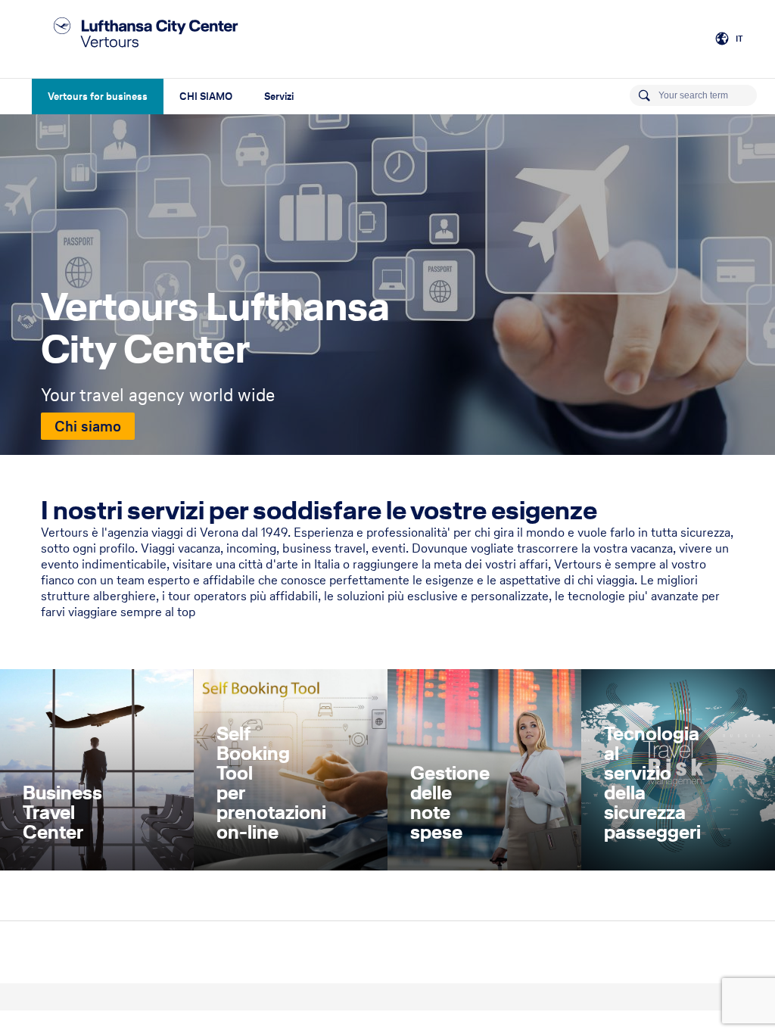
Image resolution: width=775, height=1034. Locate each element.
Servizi (279, 96)
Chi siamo (87, 426)
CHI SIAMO (205, 96)
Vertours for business (98, 96)
